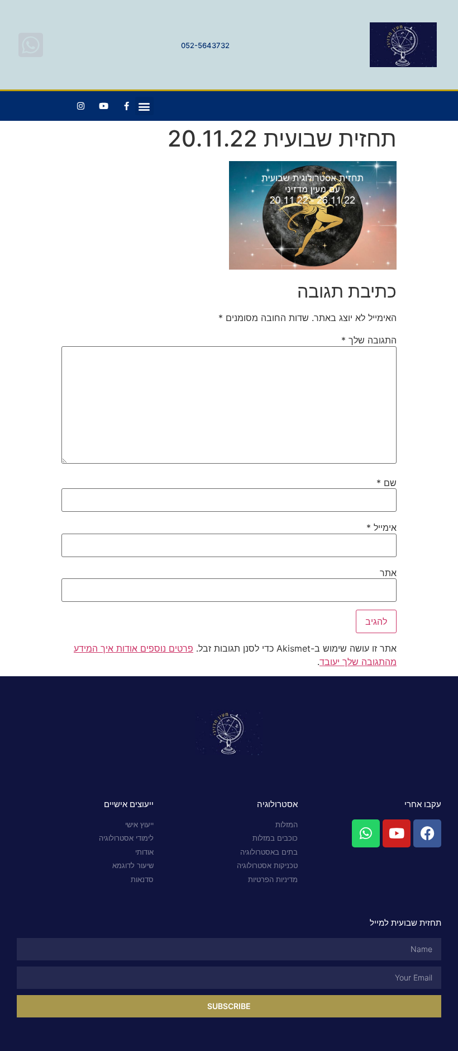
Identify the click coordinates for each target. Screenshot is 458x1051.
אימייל (381, 527)
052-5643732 (205, 45)
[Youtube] (104, 106)
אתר (388, 572)
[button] (144, 106)
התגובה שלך (369, 340)
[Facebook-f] (126, 106)
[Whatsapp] (366, 833)
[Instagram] (81, 106)
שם (386, 482)
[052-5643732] (31, 45)
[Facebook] (427, 833)
